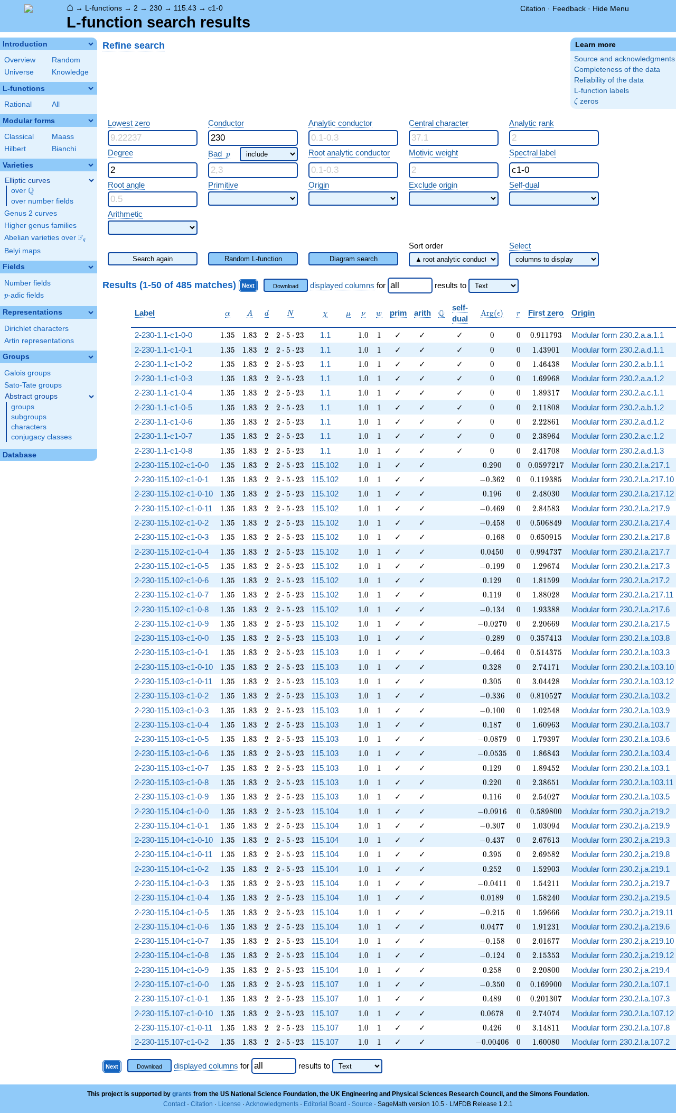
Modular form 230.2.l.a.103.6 (620, 738)
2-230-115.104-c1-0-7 (172, 940)
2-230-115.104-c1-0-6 (172, 926)
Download (285, 286)
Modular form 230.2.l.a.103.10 (622, 667)
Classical (19, 137)
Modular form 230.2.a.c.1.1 (617, 392)
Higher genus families (40, 225)
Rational (18, 104)
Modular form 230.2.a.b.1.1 (617, 364)
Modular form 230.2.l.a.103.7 (620, 724)
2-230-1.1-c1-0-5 (163, 407)
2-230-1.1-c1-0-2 (163, 364)
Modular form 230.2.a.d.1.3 (617, 450)
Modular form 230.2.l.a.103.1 (620, 768)
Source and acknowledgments (624, 59)
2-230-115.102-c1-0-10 (174, 493)
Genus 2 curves (30, 213)
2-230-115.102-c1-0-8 (172, 609)
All (56, 104)
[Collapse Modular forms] (91, 120)
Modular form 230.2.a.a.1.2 (617, 378)
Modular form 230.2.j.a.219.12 (622, 955)
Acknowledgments (272, 1104)
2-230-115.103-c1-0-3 (172, 710)
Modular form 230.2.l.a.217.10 (622, 479)
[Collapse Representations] (91, 312)
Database (19, 455)
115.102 (325, 465)
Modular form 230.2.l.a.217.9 (620, 508)
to (463, 285)
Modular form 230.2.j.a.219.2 (620, 811)
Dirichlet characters (36, 329)
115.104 (325, 811)
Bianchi (64, 149)
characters (28, 427)
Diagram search (354, 259)
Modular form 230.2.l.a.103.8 (620, 637)
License (229, 1104)
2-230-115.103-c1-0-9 (172, 796)
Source (362, 1104)
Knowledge (70, 72)
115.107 (325, 984)
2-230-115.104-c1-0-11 (173, 854)
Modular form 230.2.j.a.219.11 (622, 912)
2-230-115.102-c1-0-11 (173, 508)
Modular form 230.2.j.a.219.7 (620, 883)
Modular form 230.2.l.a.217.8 (620, 536)
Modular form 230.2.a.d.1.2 (617, 421)
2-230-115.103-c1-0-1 (172, 652)
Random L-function (253, 259)
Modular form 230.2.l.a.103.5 (620, 796)
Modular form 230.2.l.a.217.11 (622, 594)
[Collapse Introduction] (91, 44)
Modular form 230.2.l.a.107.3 (620, 998)
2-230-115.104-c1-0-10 (174, 839)
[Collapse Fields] (91, 267)
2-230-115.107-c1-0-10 (174, 1013)
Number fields (27, 283)
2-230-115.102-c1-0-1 (172, 479)
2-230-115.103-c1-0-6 (172, 753)
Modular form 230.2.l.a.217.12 (622, 493)
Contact (174, 1104)
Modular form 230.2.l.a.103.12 (622, 681)
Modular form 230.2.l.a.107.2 (620, 1041)
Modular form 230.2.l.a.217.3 (620, 566)
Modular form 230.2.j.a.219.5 (620, 897)
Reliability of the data (609, 80)
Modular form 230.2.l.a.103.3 (620, 652)
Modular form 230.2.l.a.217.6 (620, 609)
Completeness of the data (617, 69)
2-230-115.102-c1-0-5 (172, 566)
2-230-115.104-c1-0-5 (172, 912)
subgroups (28, 417)
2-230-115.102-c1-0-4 (172, 551)
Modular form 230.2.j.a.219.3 (620, 839)
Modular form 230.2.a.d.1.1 (617, 349)
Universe (19, 72)
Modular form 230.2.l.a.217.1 (620, 465)
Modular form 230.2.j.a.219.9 (620, 825)
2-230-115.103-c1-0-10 (174, 667)
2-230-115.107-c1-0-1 (172, 998)
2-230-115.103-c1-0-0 (172, 637)
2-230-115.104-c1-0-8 (172, 955)
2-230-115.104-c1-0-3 (172, 883)
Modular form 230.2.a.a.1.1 (617, 334)
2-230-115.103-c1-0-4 (172, 724)
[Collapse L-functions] (91, 88)
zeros (586, 101)
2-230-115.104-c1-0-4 (172, 897)
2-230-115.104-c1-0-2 (172, 868)
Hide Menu (611, 8)
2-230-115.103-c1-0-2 (172, 695)
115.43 (185, 8)
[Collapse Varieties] (91, 165)
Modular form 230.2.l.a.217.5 (620, 623)
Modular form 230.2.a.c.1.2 (617, 435)
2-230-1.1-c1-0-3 (163, 378)
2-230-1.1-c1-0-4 (163, 392)
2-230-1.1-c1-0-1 (163, 349)
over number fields (42, 201)
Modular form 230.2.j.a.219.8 (620, 854)
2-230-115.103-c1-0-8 (172, 782)
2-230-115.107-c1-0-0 (172, 984)
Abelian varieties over (45, 238)
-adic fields (24, 295)
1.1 (325, 334)
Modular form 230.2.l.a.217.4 (620, 522)
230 (155, 8)
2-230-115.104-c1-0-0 (172, 811)
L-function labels (601, 91)
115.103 (325, 637)
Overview (19, 60)
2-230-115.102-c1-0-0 (172, 465)
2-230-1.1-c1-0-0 (163, 334)
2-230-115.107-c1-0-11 (173, 1027)
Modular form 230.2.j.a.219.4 (620, 969)
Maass (63, 137)
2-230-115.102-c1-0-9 (172, 623)
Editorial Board (325, 1104)
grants (182, 1094)
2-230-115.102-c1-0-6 (172, 580)
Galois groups (27, 373)
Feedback (569, 8)
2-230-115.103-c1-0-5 (172, 738)
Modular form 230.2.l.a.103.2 (620, 695)
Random (66, 60)
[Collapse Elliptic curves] (91, 180)
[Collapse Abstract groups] (91, 396)
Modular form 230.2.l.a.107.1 (620, 984)
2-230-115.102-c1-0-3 (172, 536)
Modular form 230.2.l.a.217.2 (620, 580)
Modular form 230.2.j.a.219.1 (620, 868)
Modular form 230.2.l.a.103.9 (620, 710)
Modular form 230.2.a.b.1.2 (617, 407)
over (22, 191)
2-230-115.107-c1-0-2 (172, 1041)
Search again (153, 259)
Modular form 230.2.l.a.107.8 (620, 1027)
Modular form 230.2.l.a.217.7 (620, 551)
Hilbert (15, 149)
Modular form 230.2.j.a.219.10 (622, 940)
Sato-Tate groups (33, 385)
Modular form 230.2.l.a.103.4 (620, 753)
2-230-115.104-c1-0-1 (172, 825)
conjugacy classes (41, 437)
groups (22, 407)
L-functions (103, 8)
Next (248, 285)
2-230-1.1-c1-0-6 (163, 421)
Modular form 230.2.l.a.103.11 (622, 782)
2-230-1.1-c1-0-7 (163, 435)
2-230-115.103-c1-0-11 (173, 681)
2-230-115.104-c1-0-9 (172, 969)
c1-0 (215, 8)
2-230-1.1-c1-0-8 (163, 450)
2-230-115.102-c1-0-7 (172, 594)
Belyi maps (22, 251)
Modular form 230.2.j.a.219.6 (620, 926)
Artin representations (39, 341)
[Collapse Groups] (91, 357)
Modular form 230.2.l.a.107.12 (622, 1013)
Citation (533, 8)
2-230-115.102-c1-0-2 (172, 522)
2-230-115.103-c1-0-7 (172, 768)
